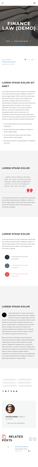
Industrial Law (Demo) (24, 382)
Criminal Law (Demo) (24, 379)
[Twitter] (6, 391)
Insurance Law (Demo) (9, 386)
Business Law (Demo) (9, 379)
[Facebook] (3, 391)
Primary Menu (34, 3)
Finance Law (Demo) (9, 382)
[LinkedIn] (14, 391)
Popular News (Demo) (9, 62)
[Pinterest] (8, 391)
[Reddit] (16, 391)
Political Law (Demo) (25, 386)
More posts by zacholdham (16, 423)
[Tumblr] (11, 391)
